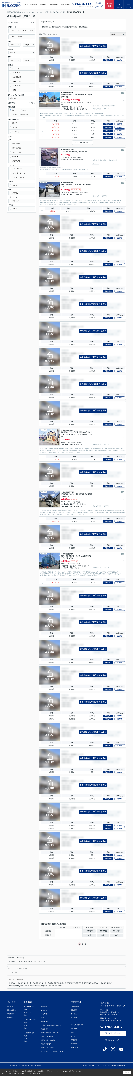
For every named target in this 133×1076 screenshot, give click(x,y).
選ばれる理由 (11, 1010)
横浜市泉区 (73, 27)
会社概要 (10, 1006)
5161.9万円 (89, 931)
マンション (27, 1012)
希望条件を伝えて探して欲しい (51, 1033)
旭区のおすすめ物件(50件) (102, 983)
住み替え (74, 1014)
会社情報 (33, 4)
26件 (103, 935)
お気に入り (99, 6)
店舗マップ (113, 1040)
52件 (116, 935)
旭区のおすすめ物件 (47, 1048)
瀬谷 (71, 107)
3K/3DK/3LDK (16, 81)
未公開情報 (109, 4)
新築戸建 (44, 1010)
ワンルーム (15, 68)
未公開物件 (44, 1029)
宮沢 (71, 554)
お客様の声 (11, 1014)
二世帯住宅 (16, 161)
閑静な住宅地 (16, 148)
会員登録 (74, 1044)
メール (73, 1036)
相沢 (71, 430)
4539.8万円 (103, 931)
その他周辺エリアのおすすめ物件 (52, 1051)
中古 (31, 30)
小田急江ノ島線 (67, 109)
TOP (26, 4)
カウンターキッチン (19, 173)
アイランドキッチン (19, 177)
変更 (32, 22)
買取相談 (74, 1010)
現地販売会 (44, 1021)
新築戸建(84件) (70, 983)
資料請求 (74, 1040)
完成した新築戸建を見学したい (51, 1025)
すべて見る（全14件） (82, 142)
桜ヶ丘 (76, 109)
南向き (14, 208)
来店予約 (74, 1029)
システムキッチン (18, 169)
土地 (25, 1015)
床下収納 (15, 193)
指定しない (15, 30)
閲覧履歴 (98, 3)
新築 (24, 30)
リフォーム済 (16, 152)
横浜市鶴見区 (83, 27)
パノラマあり (16, 132)
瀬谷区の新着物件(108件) (38, 983)
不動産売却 (53, 4)
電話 (72, 1032)
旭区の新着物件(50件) (16, 986)
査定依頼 (74, 1017)
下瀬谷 (72, 492)
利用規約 (38, 1065)
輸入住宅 (15, 156)
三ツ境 (72, 159)
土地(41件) (28, 986)
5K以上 (14, 90)
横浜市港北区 (64, 27)
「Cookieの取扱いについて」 (21, 1073)
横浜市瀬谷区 (45, 27)
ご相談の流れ (75, 1006)
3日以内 (14, 114)
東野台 (72, 149)
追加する (119, 60)
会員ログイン (75, 1047)
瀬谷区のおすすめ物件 (48, 1040)
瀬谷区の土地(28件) (55, 986)
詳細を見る (108, 60)
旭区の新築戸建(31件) (40, 986)
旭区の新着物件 (46, 1044)
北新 (71, 92)
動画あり (14, 127)
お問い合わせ (65, 4)
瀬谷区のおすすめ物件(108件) (18, 983)
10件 (89, 935)
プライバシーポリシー (26, 1065)
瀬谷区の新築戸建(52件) (84, 983)
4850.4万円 (117, 931)
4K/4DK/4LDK (16, 86)
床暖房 (14, 185)
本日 (24, 110)
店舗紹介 (10, 1017)
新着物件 (44, 1006)
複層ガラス (16, 201)
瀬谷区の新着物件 (47, 1036)
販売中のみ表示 (17, 36)
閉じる (127, 1072)
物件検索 (43, 4)
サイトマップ (12, 1065)
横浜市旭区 (55, 27)
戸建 (25, 1010)
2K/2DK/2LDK (16, 77)
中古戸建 (44, 1014)
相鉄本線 (65, 107)
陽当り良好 (16, 143)
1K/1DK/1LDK (16, 72)
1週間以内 (24, 114)
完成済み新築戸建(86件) (56, 983)
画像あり (14, 123)
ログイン (119, 7)
